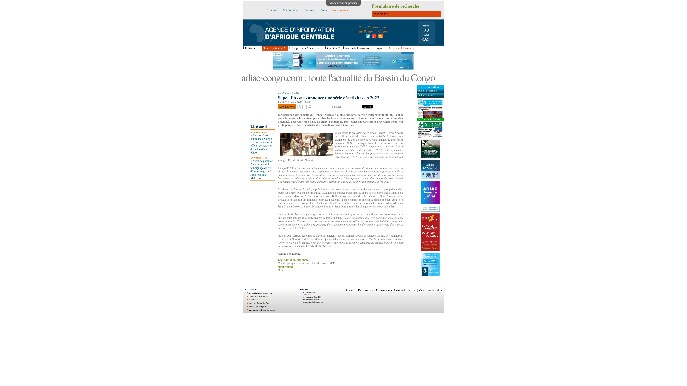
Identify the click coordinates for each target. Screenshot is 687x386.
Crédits (411, 290)
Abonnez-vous (309, 292)
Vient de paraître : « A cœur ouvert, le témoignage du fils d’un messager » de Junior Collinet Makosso (262, 169)
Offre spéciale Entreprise (313, 301)
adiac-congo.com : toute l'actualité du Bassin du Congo (338, 77)
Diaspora (378, 48)
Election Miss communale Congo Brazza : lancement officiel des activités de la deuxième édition (261, 143)
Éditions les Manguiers (258, 306)
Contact (399, 290)
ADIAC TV (253, 299)
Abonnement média (311, 299)
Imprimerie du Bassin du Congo (262, 309)
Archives (393, 48)
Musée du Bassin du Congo (260, 303)
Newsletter (307, 294)
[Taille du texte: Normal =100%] (304, 107)
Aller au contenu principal (343, 3)
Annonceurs (383, 290)
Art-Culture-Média (258, 132)
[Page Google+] (373, 37)
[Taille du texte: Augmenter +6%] (300, 107)
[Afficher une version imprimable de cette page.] (310, 106)
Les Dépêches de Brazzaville (260, 292)
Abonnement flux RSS (312, 297)
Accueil (350, 290)
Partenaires (365, 290)
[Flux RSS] (380, 37)
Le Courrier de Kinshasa (259, 296)
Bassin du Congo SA (357, 48)
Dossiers (408, 48)
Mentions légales (430, 290)
